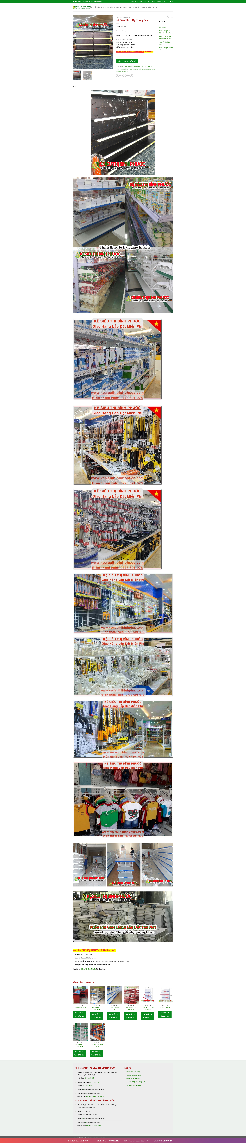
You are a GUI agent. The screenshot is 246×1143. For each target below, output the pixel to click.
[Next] (109, 42)
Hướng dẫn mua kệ (144, 1)
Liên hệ (153, 1)
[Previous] (76, 42)
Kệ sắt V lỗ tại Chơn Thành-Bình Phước (165, 37)
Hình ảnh (148, 7)
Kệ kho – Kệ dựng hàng (97, 1045)
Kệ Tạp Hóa (131, 66)
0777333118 (87, 1085)
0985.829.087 (89, 1078)
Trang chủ (119, 17)
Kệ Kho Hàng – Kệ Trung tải (131, 7)
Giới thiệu (134, 1)
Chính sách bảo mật (133, 1078)
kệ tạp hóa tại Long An (146, 69)
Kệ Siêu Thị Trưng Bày (114, 1008)
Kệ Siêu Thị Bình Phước (88, 969)
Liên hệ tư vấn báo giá (127, 61)
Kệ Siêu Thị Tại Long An (133, 69)
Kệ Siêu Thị (117, 7)
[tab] (74, 87)
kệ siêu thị (123, 69)
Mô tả (74, 87)
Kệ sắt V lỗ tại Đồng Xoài (165, 43)
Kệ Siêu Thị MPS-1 (165, 1007)
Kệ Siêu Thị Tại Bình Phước (95, 1096)
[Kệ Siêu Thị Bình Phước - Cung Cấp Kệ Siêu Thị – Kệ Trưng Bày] (82, 7)
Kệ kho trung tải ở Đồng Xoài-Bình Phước (166, 32)
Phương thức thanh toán (134, 1075)
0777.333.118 (94, 1082)
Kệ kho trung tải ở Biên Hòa (166, 49)
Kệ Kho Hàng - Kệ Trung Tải (135, 1082)
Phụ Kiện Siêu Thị (147, 66)
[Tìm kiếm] (95, 7)
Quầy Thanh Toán (80, 1007)
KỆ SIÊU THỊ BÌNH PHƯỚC (105, 7)
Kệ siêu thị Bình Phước (93, 1126)
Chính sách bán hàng (133, 1072)
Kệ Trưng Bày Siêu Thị (133, 1085)
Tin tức (143, 7)
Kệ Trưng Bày (139, 66)
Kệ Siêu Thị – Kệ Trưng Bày (97, 1008)
